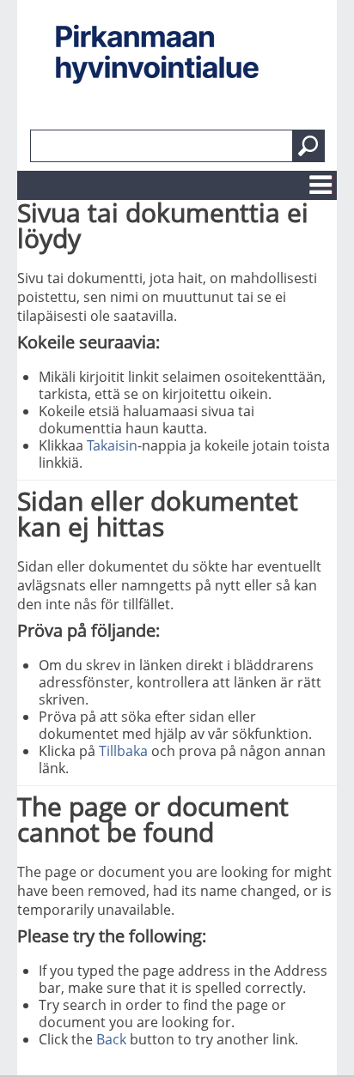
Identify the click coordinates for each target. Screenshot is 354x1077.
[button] (308, 146)
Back (111, 1039)
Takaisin (112, 445)
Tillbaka (123, 750)
